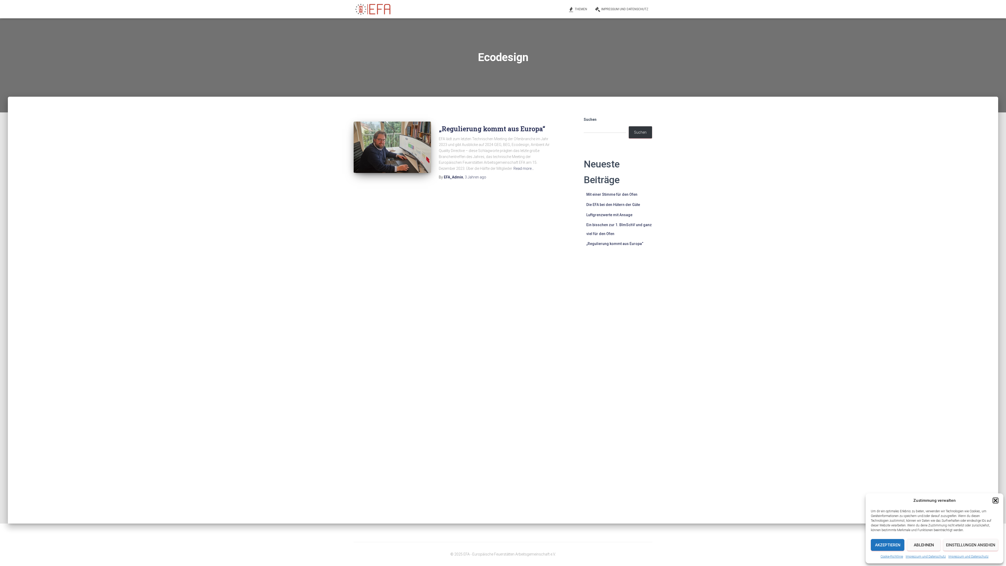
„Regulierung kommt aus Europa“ (492, 128)
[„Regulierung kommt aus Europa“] (392, 147)
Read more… (523, 168)
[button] (995, 500)
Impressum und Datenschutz (926, 556)
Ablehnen (924, 545)
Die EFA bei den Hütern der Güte (613, 205)
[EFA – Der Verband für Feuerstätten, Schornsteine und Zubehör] (373, 9)
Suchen (590, 119)
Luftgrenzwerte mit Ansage (609, 215)
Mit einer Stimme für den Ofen (611, 194)
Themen (581, 9)
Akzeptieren (887, 545)
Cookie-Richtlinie (892, 556)
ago (475, 177)
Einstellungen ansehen (970, 545)
